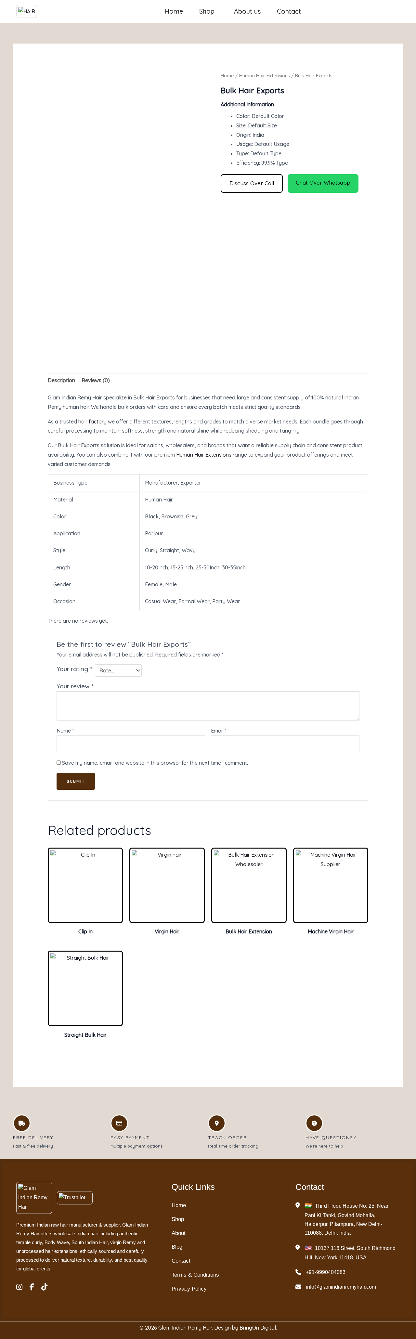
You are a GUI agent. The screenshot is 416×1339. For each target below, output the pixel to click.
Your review (75, 686)
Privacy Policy (189, 1289)
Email (219, 730)
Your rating (74, 669)
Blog (177, 1247)
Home (173, 11)
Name (65, 730)
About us (247, 11)
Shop (206, 11)
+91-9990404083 (325, 1272)
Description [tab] (61, 380)
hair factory (92, 421)
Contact (289, 11)
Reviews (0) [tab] (96, 380)
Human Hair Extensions (264, 75)
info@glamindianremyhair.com (341, 1287)
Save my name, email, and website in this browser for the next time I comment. (155, 763)
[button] (208, 11)
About (179, 1233)
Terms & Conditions (195, 1275)
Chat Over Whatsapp (323, 182)
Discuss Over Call (251, 183)
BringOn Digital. (258, 1327)
